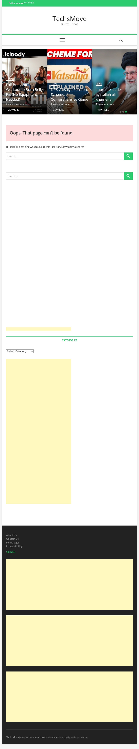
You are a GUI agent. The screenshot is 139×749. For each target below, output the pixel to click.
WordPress (53, 737)
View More (13, 110)
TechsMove (69, 19)
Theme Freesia (40, 737)
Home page (12, 542)
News (54, 84)
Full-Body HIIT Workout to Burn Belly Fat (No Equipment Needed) (24, 92)
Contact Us (12, 538)
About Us (11, 534)
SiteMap (10, 551)
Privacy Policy (14, 546)
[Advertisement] (38, 257)
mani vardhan (16, 104)
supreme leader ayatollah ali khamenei (109, 94)
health (10, 79)
